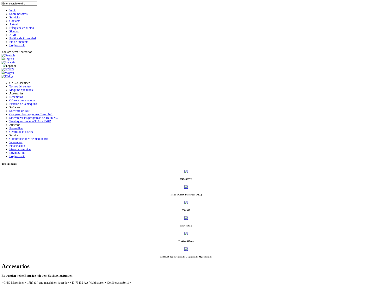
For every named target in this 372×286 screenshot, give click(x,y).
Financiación (17, 145)
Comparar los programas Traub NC (31, 114)
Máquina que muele (21, 90)
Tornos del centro (20, 86)
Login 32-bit (17, 152)
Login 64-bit (17, 156)
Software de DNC (20, 110)
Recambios (16, 97)
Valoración (15, 142)
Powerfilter (16, 128)
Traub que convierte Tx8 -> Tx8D (30, 121)
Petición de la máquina (23, 103)
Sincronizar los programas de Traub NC (33, 117)
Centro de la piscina (21, 131)
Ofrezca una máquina (22, 100)
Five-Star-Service (20, 149)
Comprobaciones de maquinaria (28, 138)
